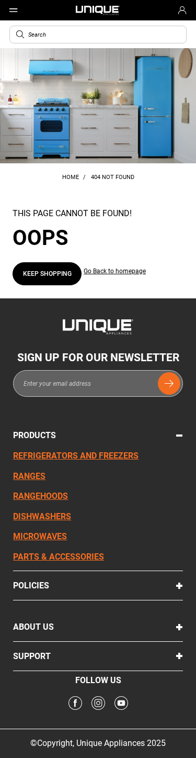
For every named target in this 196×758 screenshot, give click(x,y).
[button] (20, 34)
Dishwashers (42, 516)
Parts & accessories (58, 557)
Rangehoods (40, 496)
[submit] (169, 383)
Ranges (29, 476)
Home (71, 177)
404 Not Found (112, 177)
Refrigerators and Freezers (76, 456)
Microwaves (40, 536)
